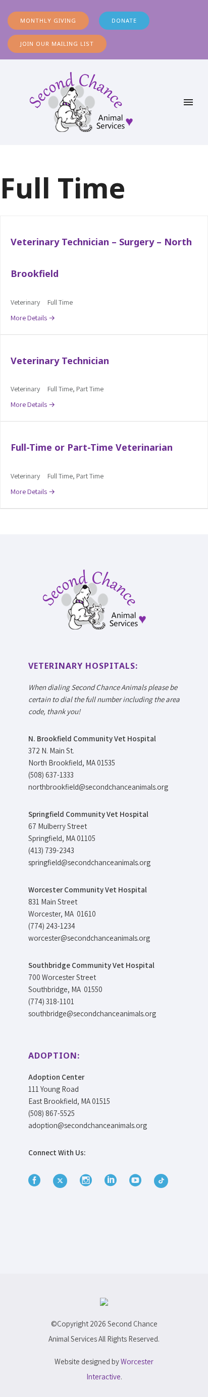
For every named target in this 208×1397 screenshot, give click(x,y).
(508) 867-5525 (51, 1113)
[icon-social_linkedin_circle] (113, 1181)
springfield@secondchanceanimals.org (89, 862)
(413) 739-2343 (51, 850)
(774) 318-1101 (51, 1001)
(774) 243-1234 (51, 926)
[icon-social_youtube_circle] (137, 1181)
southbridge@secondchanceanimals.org (92, 1013)
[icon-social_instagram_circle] (88, 1181)
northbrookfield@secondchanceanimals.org (98, 787)
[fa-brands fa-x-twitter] (62, 1181)
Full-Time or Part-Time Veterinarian (92, 447)
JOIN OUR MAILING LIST (57, 43)
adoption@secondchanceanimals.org (87, 1125)
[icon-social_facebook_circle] (36, 1181)
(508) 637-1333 (51, 775)
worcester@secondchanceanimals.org (89, 938)
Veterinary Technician (60, 361)
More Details (29, 317)
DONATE (124, 20)
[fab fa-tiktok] (161, 1181)
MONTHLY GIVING (48, 20)
